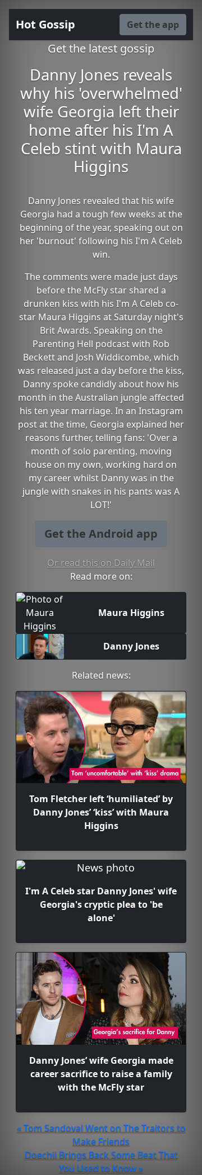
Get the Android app (101, 533)
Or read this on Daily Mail (101, 563)
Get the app (153, 24)
